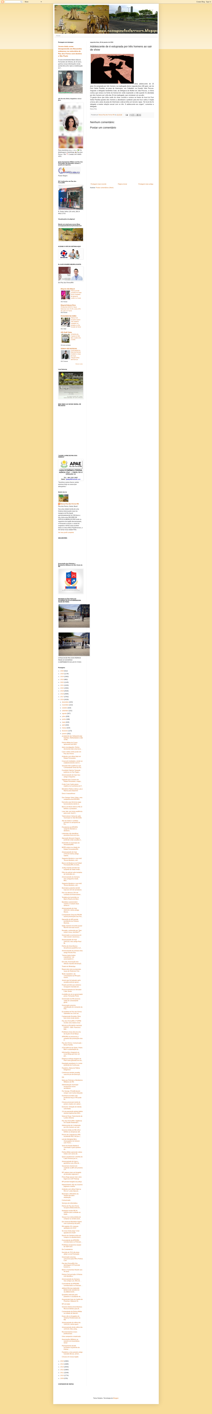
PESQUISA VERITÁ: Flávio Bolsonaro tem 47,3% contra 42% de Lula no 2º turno (71, 308)
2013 (62, 1367)
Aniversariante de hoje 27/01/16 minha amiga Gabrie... (70, 853)
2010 (62, 1375)
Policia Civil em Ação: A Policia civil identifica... (72, 1275)
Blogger (115, 1398)
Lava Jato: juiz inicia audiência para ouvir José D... (72, 812)
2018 (62, 694)
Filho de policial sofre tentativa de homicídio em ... (72, 873)
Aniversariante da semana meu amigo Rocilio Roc (72, 951)
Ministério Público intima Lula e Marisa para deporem (72, 790)
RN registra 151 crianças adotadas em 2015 (70, 1227)
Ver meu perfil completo (66, 532)
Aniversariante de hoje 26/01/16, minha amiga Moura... (70, 910)
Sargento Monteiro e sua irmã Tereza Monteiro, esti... (72, 859)
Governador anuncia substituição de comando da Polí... (72, 1007)
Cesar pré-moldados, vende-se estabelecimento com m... (72, 762)
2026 (62, 671)
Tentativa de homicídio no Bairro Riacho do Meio (70, 898)
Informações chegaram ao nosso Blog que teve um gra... (71, 1054)
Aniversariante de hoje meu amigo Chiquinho (71, 776)
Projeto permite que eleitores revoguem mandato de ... (71, 986)
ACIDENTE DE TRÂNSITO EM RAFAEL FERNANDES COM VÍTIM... (72, 738)
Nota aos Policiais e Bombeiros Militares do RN (72, 1081)
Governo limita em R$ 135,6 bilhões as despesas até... (71, 1131)
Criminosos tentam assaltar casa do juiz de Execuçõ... (71, 1073)
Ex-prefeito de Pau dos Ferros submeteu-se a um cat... (72, 1012)
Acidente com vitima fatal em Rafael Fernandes (71, 757)
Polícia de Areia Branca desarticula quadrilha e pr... (72, 947)
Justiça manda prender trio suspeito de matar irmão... (71, 868)
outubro (65, 708)
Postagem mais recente (98, 184)
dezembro (65, 702)
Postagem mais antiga (145, 184)
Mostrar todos (79, 364)
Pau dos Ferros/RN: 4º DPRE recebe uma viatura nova (71, 1021)
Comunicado (66, 1200)
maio (64, 722)
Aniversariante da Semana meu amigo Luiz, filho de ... (71, 1280)
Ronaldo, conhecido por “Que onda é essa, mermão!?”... (72, 931)
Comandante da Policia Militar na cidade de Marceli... (72, 1312)
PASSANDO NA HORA (68, 316)
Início (58, 36)
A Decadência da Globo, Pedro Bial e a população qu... (72, 1048)
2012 (62, 1370)
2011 (62, 1373)
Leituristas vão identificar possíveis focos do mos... (71, 834)
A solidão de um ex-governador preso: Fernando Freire (72, 995)
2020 (62, 688)
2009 (62, 1378)
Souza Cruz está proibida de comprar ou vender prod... (71, 1218)
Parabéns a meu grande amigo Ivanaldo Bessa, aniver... (72, 1353)
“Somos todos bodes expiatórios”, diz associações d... (69, 957)
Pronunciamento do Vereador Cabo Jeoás (71, 990)
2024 (62, 676)
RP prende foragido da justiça (72, 1182)
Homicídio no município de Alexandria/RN (71, 843)
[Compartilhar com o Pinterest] (140, 115)
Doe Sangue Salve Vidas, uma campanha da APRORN (72, 798)
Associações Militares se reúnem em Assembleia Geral (70, 1341)
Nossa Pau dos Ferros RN (70, 504)
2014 (62, 1364)
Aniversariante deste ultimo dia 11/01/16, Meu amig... (72, 1328)
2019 (62, 691)
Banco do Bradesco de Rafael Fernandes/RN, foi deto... (72, 864)
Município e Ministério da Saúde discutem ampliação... (70, 1195)
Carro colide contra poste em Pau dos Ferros (71, 752)
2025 (62, 674)
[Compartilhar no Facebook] (137, 115)
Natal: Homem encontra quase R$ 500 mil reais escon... (72, 926)
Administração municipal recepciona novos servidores (70, 1086)
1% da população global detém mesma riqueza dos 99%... (72, 1112)
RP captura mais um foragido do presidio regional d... (71, 1173)
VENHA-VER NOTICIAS (69, 349)
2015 (62, 1361)
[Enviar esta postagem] (126, 114)
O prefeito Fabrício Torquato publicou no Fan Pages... (71, 771)
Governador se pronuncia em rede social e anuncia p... (71, 936)
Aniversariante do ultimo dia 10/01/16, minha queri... (71, 1323)
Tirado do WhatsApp (68, 966)
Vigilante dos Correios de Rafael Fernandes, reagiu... (72, 780)
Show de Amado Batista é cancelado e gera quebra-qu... (71, 1147)
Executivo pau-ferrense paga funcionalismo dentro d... (71, 803)
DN (63, 1077)
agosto (64, 713)
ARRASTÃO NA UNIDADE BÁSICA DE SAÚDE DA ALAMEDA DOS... (70, 1290)
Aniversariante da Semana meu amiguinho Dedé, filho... (71, 878)
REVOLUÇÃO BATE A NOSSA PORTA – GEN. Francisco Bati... (72, 1027)
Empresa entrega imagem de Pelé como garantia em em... (72, 1059)
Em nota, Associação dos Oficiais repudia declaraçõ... (72, 962)
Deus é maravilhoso (68, 793)
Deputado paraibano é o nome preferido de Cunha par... (72, 1064)
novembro (65, 705)
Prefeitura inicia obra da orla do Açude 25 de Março (71, 1033)
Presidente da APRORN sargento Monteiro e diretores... (70, 829)
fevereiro (65, 731)
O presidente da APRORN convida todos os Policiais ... (72, 1241)
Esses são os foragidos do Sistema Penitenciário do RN (71, 1318)
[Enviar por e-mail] (130, 115)
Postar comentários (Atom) (104, 188)
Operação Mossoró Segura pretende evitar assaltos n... (72, 839)
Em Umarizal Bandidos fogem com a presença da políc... (72, 1222)
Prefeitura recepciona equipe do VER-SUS (71, 1245)
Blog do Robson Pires (68, 305)
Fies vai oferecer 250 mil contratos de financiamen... (72, 893)
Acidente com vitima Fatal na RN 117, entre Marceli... (71, 1190)
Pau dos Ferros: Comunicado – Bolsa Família (72, 1044)
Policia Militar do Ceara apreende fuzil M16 (69, 743)
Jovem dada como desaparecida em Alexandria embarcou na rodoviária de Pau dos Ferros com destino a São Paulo (70, 51)
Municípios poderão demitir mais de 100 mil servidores (72, 889)
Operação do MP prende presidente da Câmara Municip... (70, 921)
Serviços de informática (69, 1203)
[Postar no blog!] (133, 115)
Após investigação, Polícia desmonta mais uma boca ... (72, 748)
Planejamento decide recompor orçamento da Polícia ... (71, 1347)
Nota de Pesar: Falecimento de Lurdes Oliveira (72, 1117)
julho (64, 716)
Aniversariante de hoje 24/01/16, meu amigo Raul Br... (71, 941)
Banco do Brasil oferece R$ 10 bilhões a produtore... (72, 807)
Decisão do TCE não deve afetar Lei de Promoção (70, 1253)
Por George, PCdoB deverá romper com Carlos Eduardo (72, 1092)
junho (64, 719)
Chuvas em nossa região (70, 1357)
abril (63, 725)
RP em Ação (66, 1304)
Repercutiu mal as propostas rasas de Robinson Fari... (71, 970)
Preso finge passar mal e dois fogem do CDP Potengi (72, 1178)
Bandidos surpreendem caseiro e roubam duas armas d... (70, 903)
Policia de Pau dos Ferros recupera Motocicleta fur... (71, 1207)
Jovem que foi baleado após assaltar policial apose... (71, 981)
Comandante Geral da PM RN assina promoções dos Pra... (72, 915)
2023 (62, 679)
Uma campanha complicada (71, 1336)
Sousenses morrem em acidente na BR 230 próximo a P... (72, 1167)
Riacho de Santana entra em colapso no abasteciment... (71, 1236)
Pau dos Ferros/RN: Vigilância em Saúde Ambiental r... (72, 1121)
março (64, 728)
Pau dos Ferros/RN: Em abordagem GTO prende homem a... (71, 1265)
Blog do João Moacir (68, 289)
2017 (62, 697)
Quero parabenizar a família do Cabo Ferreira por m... (72, 1157)
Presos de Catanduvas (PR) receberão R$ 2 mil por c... (71, 1135)
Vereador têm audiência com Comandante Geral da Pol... (72, 766)
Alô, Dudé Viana (66, 332)
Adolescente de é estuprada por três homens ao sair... (71, 1126)
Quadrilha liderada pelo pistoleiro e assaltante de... (71, 1295)
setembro (65, 711)
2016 (62, 699)
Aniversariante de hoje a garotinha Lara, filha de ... (71, 1162)
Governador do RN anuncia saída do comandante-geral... (71, 1000)
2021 (62, 685)
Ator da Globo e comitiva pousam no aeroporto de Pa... (71, 822)
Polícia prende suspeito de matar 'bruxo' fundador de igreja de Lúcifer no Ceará (76, 294)
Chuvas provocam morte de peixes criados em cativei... (72, 1103)
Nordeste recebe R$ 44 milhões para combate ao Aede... (71, 1212)
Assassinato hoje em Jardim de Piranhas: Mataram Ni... (72, 1300)
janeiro (64, 733)
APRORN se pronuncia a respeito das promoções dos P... (72, 1038)
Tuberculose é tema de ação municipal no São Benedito (72, 817)
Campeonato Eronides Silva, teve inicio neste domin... (71, 1017)
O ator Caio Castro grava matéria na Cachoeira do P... (72, 785)
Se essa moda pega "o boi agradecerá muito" (70, 1231)
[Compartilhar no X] (135, 115)
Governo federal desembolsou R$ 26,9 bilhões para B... (72, 1307)
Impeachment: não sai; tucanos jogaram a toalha (72, 1185)
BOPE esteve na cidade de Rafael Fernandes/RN (71, 848)
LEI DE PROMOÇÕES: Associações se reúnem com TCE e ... (71, 1141)
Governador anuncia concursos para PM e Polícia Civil (72, 1258)
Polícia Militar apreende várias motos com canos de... (72, 1153)
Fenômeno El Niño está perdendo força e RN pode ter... (71, 1097)
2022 (62, 682)
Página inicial (122, 184)
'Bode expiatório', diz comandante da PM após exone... (71, 975)
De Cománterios (67, 1249)
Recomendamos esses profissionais (69, 1332)
